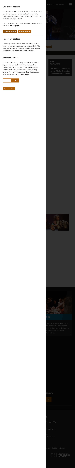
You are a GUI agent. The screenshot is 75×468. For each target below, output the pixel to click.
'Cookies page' (23, 74)
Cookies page (14, 25)
